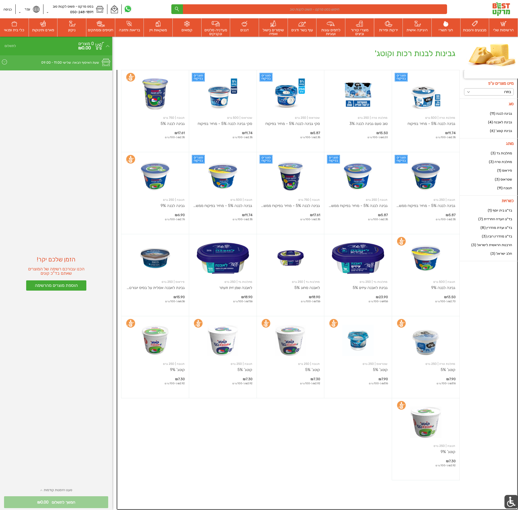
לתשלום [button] (10, 46)
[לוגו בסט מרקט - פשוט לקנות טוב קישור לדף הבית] (501, 9)
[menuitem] (503, 27)
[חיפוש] (177, 9)
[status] (86, 44)
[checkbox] (489, 113)
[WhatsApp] (128, 9)
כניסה (8, 9)
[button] (114, 9)
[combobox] (309, 9)
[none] (425, 111)
